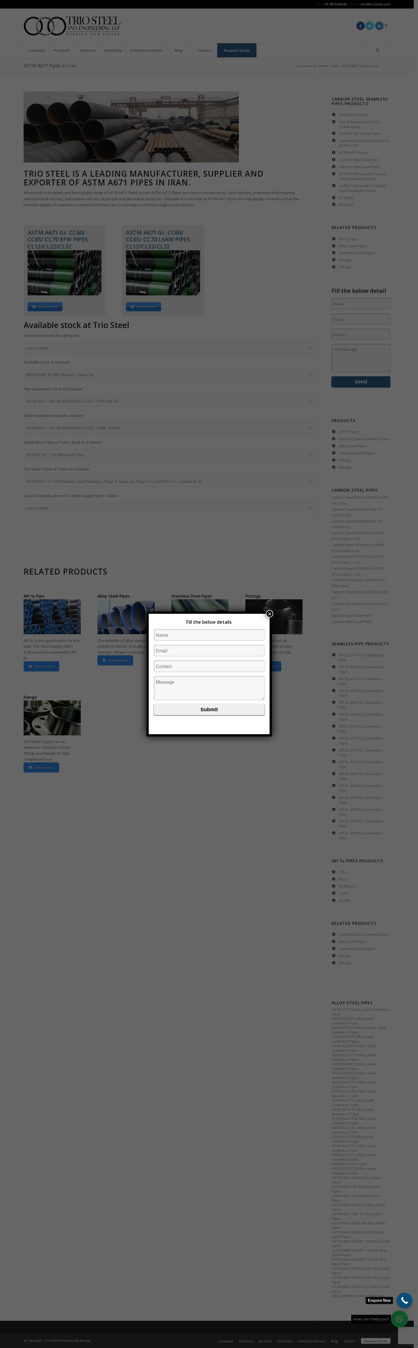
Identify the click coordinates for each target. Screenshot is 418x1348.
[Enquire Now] (404, 1300)
